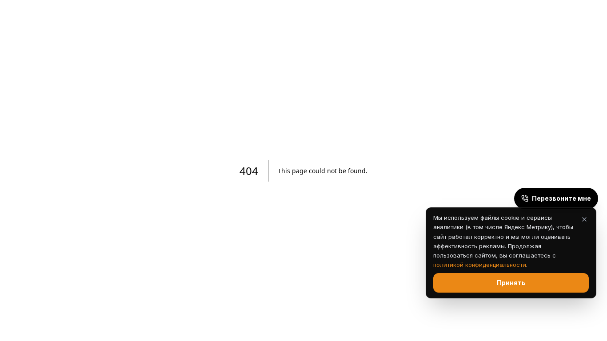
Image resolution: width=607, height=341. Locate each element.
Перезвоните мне (561, 198)
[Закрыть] (584, 219)
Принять (511, 282)
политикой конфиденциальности (479, 264)
